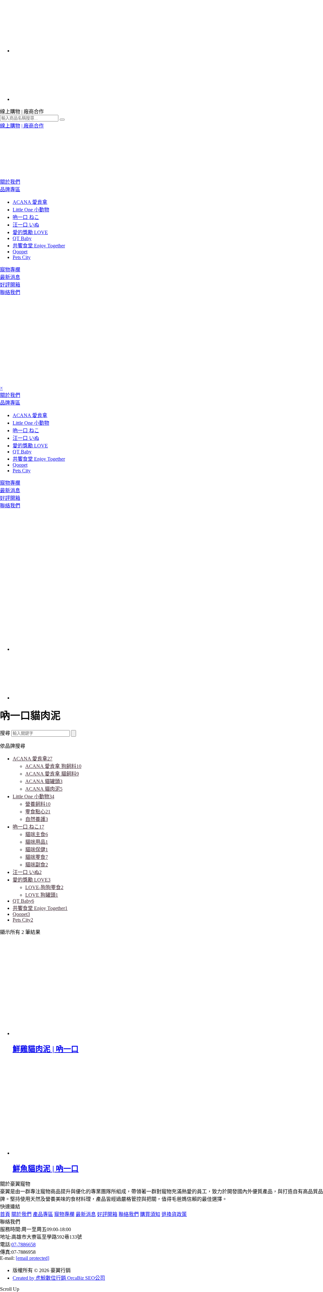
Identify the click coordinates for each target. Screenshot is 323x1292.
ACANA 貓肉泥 (43, 789)
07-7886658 (23, 1244)
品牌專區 (10, 189)
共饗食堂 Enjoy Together (39, 245)
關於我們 (10, 182)
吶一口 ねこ (26, 217)
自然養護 (36, 819)
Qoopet (20, 251)
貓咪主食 (36, 834)
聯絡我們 (10, 292)
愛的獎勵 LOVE (30, 232)
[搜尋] (73, 733)
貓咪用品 (36, 842)
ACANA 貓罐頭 (43, 781)
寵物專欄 (10, 269)
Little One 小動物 (31, 209)
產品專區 (43, 1214)
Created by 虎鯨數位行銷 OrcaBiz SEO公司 (59, 1278)
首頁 (5, 1214)
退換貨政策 (174, 1214)
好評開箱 (10, 284)
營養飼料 (37, 804)
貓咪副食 (36, 864)
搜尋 (5, 733)
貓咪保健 (36, 849)
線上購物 (10, 125)
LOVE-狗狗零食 (44, 887)
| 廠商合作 (32, 125)
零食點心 (37, 811)
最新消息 (10, 277)
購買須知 (150, 1214)
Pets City (22, 257)
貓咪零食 (36, 857)
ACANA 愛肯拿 (30, 202)
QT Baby (22, 238)
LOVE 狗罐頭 (41, 895)
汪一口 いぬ (26, 224)
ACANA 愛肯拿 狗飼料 (53, 766)
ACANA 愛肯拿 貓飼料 (52, 773)
